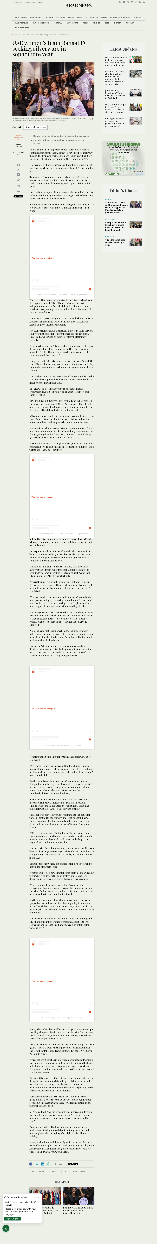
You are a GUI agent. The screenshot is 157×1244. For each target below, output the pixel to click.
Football (57, 23)
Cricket (96, 23)
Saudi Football (21, 23)
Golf (107, 23)
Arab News (18, 2)
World (49, 17)
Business (60, 17)
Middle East (36, 17)
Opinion (94, 17)
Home (14, 35)
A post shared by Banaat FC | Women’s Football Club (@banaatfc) (62, 534)
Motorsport (72, 23)
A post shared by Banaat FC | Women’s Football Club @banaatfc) (62, 295)
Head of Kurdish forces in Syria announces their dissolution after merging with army (116, 61)
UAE (65, 1171)
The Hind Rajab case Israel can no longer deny (115, 242)
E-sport (117, 23)
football (42, 1171)
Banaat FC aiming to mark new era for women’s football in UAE (78, 1210)
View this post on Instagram (43, 258)
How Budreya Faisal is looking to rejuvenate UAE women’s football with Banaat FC (43, 1212)
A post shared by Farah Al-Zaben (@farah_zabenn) (62, 745)
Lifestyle (82, 17)
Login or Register (12, 1219)
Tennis (85, 23)
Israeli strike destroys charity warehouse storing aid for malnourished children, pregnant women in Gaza (115, 77)
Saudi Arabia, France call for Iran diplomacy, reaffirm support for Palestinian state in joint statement (116, 207)
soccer (54, 1171)
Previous (15, 89)
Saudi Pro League (41, 23)
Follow (19, 196)
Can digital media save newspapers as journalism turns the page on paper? (116, 122)
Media (71, 17)
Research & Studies (120, 17)
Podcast (130, 23)
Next (91, 89)
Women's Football (80, 1171)
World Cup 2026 (22, 28)
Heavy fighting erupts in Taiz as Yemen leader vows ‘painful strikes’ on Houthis (115, 108)
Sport (104, 17)
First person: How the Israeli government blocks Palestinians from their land (115, 226)
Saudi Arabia (20, 17)
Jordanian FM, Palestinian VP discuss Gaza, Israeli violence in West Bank (115, 94)
